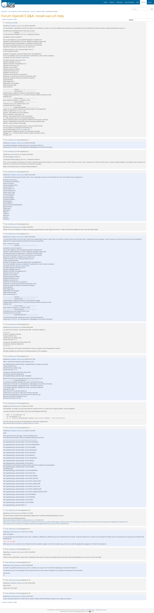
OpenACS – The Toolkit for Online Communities (15, 11)
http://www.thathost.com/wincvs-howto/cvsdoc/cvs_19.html (20, 423)
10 (5, 427)
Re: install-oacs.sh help (13, 140)
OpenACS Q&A (40, 11)
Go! (152, 9)
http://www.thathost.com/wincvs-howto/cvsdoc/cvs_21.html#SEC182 (23, 520)
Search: (131, 20)
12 (5, 529)
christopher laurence (15, 26)
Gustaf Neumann (14, 154)
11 (5, 510)
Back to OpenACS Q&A (10, 19)
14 (5, 562)
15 (5, 580)
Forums (33, 11)
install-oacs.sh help (11, 23)
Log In (150, 2)
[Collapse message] (3, 22)
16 (5, 593)
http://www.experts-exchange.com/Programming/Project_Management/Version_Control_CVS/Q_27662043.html (36, 523)
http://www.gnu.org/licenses (20, 57)
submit (98, 610)
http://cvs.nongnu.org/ (23, 129)
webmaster (91, 610)
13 (5, 549)
